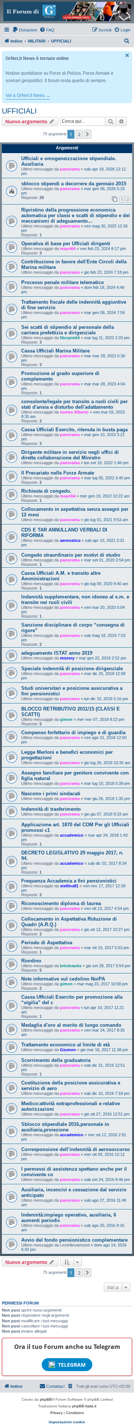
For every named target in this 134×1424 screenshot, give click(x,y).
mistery (67, 658)
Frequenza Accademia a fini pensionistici (69, 881)
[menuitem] (24, 30)
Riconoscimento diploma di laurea (61, 903)
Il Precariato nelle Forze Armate (57, 473)
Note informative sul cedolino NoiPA (63, 979)
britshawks (71, 966)
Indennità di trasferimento (51, 809)
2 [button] (79, 134)
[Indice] (67, 11)
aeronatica (70, 540)
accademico (71, 835)
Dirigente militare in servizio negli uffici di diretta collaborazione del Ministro (70, 454)
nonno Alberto (74, 412)
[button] (87, 134)
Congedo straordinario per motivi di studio (70, 555)
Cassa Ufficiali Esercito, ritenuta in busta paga (74, 429)
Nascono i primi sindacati (50, 793)
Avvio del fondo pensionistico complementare (74, 1240)
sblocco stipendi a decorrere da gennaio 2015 (73, 183)
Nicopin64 (70, 337)
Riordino (31, 961)
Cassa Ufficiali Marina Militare (55, 351)
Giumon (68, 1049)
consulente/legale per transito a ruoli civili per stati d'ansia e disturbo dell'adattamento (74, 404)
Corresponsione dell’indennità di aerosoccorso (75, 1149)
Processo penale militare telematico (62, 282)
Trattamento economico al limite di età (65, 1044)
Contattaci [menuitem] (55, 1386)
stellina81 (69, 886)
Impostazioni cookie (67, 1422)
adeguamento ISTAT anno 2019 (56, 653)
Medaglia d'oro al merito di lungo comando (71, 1025)
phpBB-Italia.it (84, 1406)
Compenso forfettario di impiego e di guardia (73, 732)
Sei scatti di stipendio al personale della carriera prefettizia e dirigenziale (67, 329)
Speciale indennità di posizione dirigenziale (72, 668)
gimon (66, 719)
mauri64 (68, 248)
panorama (70, 169)
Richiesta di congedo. (46, 491)
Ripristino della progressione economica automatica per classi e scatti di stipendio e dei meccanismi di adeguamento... (75, 215)
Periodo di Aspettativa (46, 942)
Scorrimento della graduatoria (55, 1060)
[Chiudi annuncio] (127, 55)
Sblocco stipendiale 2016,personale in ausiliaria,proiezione (65, 1127)
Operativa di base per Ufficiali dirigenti (65, 243)
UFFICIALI (19, 111)
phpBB (46, 1399)
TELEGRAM (72, 1364)
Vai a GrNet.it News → (28, 95)
